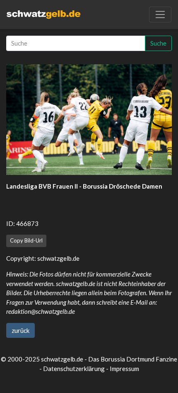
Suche (158, 43)
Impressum (124, 368)
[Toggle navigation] (160, 14)
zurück (20, 330)
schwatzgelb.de (58, 258)
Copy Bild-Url (26, 240)
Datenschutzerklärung (74, 368)
